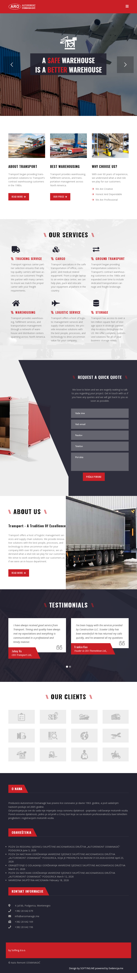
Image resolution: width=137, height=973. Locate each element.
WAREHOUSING (25, 312)
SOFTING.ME (87, 968)
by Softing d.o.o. (17, 950)
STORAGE (102, 312)
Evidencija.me (116, 968)
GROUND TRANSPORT (110, 258)
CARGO (60, 258)
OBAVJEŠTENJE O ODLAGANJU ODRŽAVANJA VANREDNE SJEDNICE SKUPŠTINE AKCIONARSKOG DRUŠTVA (66, 865)
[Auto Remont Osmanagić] (22, 5)
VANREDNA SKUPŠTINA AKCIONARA (28, 880)
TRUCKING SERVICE (28, 258)
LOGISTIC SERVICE (68, 312)
